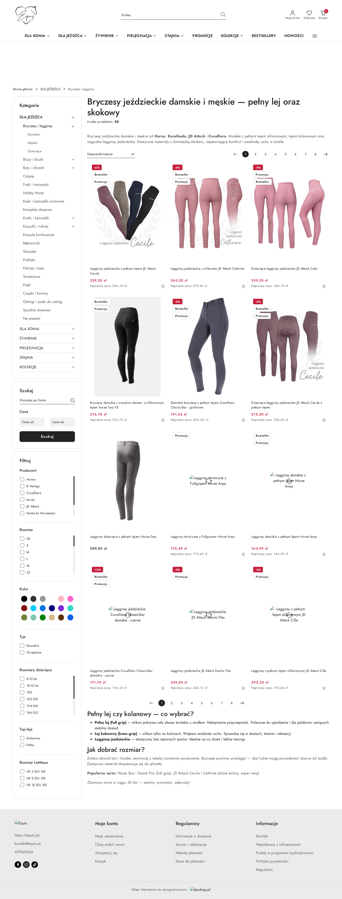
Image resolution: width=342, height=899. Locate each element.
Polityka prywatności (272, 861)
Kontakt (262, 836)
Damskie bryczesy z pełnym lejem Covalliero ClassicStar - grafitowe (203, 405)
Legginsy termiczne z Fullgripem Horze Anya (203, 536)
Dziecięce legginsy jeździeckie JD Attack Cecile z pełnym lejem (286, 405)
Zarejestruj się (106, 853)
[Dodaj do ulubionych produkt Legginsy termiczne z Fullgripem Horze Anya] (240, 436)
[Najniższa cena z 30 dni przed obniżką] (163, 286)
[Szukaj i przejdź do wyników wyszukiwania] (223, 15)
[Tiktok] (34, 864)
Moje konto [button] (106, 823)
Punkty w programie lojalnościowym (284, 853)
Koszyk (100, 861)
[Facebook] (18, 864)
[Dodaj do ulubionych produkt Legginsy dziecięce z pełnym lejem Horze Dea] (159, 436)
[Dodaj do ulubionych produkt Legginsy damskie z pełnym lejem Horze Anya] (321, 436)
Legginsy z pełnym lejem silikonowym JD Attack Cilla (288, 670)
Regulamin (264, 869)
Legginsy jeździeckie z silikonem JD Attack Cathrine (207, 268)
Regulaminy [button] (187, 823)
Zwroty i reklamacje (191, 844)
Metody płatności (189, 853)
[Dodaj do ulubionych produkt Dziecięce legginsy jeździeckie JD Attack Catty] (321, 168)
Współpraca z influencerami (278, 844)
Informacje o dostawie (193, 836)
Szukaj (47, 436)
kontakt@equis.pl (28, 843)
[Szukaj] (72, 401)
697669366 (24, 852)
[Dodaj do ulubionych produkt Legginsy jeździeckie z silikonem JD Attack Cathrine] (240, 168)
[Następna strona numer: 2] (325, 154)
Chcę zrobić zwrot (109, 844)
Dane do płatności (190, 861)
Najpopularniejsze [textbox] (100, 154)
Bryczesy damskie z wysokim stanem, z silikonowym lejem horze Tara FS (127, 405)
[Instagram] (26, 864)
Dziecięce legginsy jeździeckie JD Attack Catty (284, 268)
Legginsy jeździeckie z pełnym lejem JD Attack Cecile (123, 270)
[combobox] (111, 154)
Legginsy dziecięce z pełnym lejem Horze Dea (123, 536)
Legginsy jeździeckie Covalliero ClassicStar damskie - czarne (121, 673)
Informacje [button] (267, 823)
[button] (314, 36)
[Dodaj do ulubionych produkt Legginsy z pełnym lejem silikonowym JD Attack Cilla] (321, 570)
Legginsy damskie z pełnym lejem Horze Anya (284, 536)
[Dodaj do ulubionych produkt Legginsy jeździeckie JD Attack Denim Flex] (240, 570)
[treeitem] (47, 117)
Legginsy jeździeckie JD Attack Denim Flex (201, 670)
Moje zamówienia (109, 836)
